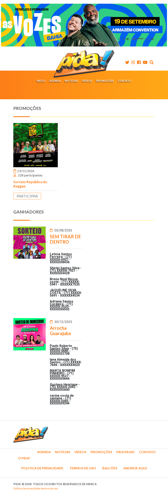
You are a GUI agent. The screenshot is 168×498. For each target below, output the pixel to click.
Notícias (71, 80)
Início (41, 80)
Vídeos (87, 80)
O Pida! (24, 458)
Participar (27, 196)
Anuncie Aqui (135, 468)
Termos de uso (82, 468)
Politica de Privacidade (42, 468)
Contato (124, 80)
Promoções (105, 80)
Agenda (55, 80)
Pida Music (125, 452)
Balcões (109, 468)
